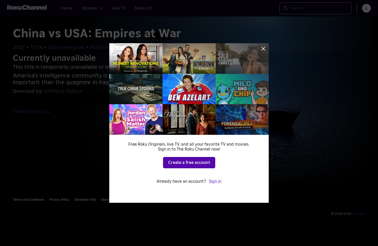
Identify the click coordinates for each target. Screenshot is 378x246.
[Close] (263, 49)
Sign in (215, 181)
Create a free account (189, 163)
